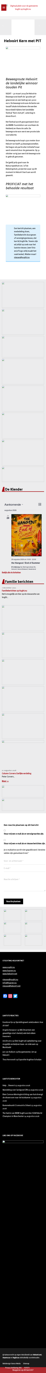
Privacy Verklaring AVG (13, 1368)
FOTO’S (27, 1368)
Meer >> (5, 781)
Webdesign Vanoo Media (12, 1363)
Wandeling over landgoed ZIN (15, 1090)
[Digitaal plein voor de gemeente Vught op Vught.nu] (23, 7)
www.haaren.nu (9, 970)
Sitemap (26, 1363)
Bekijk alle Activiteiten (11, 572)
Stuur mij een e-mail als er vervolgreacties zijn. (24, 834)
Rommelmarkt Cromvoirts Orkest (17, 1105)
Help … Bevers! (9, 1085)
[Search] (13, 7)
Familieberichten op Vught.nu (14, 591)
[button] (3, 26)
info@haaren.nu (10, 983)
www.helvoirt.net (10, 974)
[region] (23, 25)
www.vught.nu (9, 967)
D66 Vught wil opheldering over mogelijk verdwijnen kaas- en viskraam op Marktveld (22, 1044)
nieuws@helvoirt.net (11, 986)
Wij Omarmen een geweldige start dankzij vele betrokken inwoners (19, 1033)
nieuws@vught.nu (22, 257)
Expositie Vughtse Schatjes (30, 1059)
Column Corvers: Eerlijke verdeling (16, 773)
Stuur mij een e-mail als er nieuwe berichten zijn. (24, 843)
